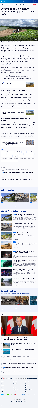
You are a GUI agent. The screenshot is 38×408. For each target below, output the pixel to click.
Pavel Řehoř (32, 153)
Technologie (16, 158)
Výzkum (8, 153)
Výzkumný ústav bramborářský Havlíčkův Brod (25, 156)
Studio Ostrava (15, 385)
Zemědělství (3, 153)
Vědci (16, 160)
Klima (17, 153)
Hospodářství (11, 160)
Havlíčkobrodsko (18, 151)
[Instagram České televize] (28, 378)
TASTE (11, 156)
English (9, 405)
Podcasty (26, 385)
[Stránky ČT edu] (35, 394)
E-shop (2, 389)
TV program (3, 381)
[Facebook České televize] (30, 378)
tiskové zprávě (9, 64)
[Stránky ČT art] (29, 394)
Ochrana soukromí (13, 405)
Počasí (14, 387)
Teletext (2, 385)
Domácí (17, 4)
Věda (13, 151)
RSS (36, 405)
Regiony (3, 151)
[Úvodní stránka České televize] (6, 378)
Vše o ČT (14, 391)
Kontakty (27, 391)
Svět (21, 4)
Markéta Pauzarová (4, 17)
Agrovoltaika (26, 153)
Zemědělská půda (4, 160)
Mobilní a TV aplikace (29, 389)
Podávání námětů (16, 389)
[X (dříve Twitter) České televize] (34, 378)
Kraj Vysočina (8, 151)
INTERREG (6, 156)
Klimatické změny (4, 158)
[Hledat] (31, 1)
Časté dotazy (3, 391)
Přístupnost (19, 405)
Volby (14, 4)
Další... (24, 4)
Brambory (24, 151)
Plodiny (33, 158)
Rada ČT (2, 387)
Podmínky (13, 153)
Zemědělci (10, 158)
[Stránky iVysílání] (16, 394)
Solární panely (30, 151)
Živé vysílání (27, 381)
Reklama (2, 383)
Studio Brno (27, 383)
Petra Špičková (9, 17)
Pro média (15, 381)
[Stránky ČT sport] (9, 394)
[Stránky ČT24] (2, 394)
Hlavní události (4, 4)
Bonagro (15, 156)
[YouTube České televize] (32, 378)
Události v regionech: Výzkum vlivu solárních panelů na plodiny (10, 41)
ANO (2, 156)
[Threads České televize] (36, 378)
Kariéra (26, 387)
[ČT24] (3, 1)
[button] (19, 30)
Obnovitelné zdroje (23, 158)
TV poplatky (15, 383)
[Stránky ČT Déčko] (23, 394)
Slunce (29, 158)
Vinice (21, 153)
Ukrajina (10, 4)
